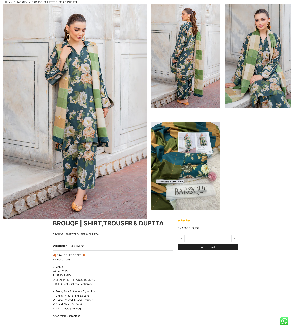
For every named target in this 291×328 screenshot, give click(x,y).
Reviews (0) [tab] (77, 245)
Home (8, 2)
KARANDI (21, 2)
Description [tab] (60, 245)
